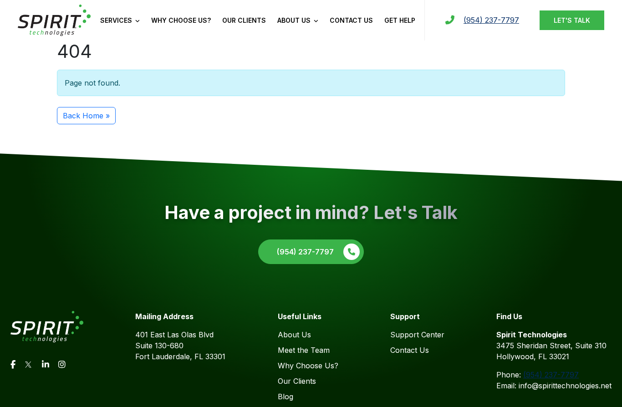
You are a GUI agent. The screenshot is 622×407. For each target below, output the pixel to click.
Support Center (417, 334)
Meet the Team (304, 350)
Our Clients (244, 20)
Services (117, 20)
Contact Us (351, 20)
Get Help (399, 20)
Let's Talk (572, 20)
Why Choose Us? (181, 20)
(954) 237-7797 (491, 20)
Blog (285, 396)
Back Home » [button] (86, 115)
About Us (294, 20)
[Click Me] (12, 364)
